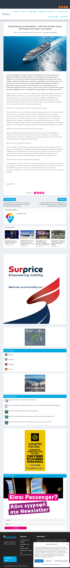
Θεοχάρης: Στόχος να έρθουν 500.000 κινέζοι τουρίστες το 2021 (11, 242)
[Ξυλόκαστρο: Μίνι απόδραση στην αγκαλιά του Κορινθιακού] (6, 411)
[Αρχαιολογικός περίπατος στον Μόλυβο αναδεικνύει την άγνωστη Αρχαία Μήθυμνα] (58, 234)
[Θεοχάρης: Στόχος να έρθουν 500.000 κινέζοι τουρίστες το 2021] (12, 234)
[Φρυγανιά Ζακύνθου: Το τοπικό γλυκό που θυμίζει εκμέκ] (6, 400)
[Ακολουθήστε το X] (62, 7)
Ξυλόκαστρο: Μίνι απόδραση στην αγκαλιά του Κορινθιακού (24, 410)
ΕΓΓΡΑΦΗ (15, 528)
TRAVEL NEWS (32, 11)
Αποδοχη (39, 561)
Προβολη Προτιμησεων (60, 561)
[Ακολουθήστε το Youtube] (67, 7)
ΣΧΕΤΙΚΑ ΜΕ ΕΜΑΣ (53, 17)
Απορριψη (48, 561)
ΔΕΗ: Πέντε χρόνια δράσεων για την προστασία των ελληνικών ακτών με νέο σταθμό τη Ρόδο (31, 416)
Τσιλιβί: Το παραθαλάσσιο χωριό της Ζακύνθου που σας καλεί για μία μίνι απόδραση (30, 421)
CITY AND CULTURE (62, 11)
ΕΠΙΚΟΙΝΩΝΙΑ (64, 17)
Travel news (45, 32)
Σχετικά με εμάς (8, 559)
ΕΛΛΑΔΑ (15, 11)
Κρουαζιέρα (53, 32)
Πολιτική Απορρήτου (56, 564)
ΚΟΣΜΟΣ (23, 11)
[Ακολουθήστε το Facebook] (59, 7)
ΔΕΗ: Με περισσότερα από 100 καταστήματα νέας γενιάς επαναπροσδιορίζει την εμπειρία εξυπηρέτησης (35, 405)
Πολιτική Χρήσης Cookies (47, 564)
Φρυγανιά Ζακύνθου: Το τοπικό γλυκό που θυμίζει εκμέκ (23, 399)
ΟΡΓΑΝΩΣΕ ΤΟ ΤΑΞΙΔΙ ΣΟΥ (46, 11)
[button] (67, 544)
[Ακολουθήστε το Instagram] (64, 7)
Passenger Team (27, 32)
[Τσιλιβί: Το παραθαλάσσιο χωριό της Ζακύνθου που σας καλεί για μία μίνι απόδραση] (6, 422)
